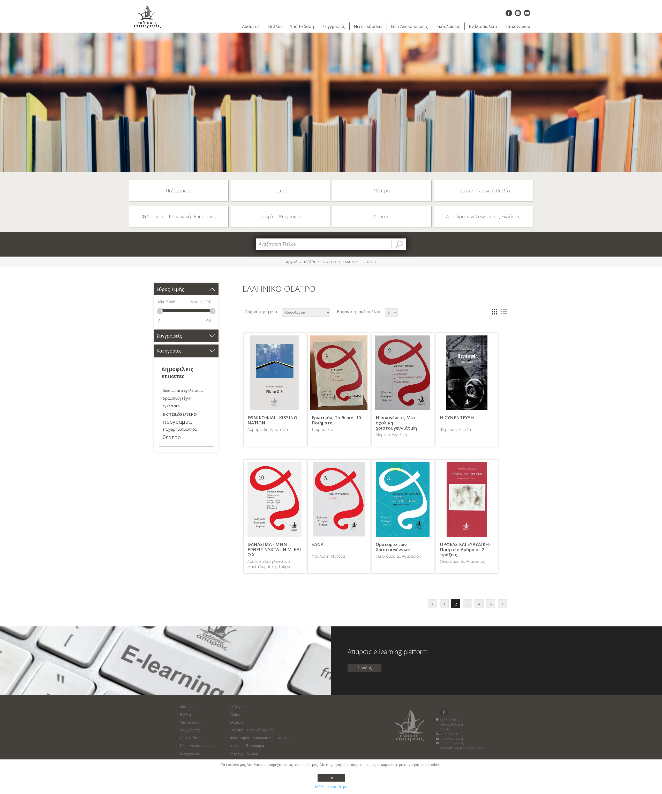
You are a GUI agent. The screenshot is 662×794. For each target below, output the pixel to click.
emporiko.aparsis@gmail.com (462, 747)
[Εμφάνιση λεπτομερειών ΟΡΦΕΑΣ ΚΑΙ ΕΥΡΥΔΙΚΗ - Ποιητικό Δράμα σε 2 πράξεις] (467, 499)
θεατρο (172, 437)
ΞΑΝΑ (318, 544)
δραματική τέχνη (177, 398)
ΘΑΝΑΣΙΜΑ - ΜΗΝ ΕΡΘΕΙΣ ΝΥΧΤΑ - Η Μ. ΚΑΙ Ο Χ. (274, 550)
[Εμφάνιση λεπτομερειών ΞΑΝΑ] (338, 499)
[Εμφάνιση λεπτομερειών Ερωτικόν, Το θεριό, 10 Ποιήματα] (338, 372)
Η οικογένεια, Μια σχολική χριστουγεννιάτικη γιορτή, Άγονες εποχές (400, 425)
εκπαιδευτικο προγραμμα (180, 417)
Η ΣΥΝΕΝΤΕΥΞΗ (457, 417)
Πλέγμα (494, 312)
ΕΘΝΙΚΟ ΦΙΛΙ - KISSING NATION (272, 420)
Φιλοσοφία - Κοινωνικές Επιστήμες (259, 737)
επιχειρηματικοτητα (180, 429)
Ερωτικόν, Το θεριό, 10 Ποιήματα (336, 420)
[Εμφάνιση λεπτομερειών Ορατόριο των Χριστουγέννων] (403, 499)
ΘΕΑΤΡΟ (328, 261)
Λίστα (504, 312)
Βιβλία (275, 26)
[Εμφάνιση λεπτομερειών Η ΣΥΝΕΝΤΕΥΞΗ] (467, 372)
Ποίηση (236, 714)
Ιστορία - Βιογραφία (247, 745)
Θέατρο (236, 722)
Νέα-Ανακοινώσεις (409, 26)
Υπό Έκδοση (302, 26)
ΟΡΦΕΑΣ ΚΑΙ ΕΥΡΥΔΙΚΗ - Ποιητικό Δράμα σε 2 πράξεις (466, 550)
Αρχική (291, 261)
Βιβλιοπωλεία (483, 26)
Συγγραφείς (333, 26)
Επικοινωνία (517, 26)
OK (331, 778)
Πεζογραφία (240, 706)
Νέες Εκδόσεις (368, 26)
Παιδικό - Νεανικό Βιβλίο (251, 730)
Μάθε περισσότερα (331, 786)
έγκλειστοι (172, 405)
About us (251, 26)
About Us (187, 706)
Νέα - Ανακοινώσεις (196, 745)
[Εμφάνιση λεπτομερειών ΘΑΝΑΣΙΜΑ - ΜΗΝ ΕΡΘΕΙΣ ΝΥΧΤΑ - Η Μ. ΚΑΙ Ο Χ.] (274, 499)
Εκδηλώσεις (448, 26)
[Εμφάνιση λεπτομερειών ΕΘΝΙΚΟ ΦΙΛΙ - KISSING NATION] (274, 372)
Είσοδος (364, 667)
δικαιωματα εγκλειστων (183, 390)
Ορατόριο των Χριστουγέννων (393, 547)
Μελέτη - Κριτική (244, 753)
